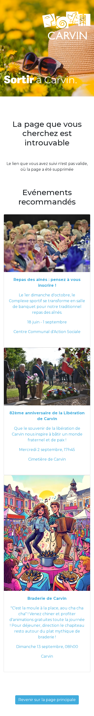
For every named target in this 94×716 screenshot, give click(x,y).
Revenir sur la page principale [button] (47, 699)
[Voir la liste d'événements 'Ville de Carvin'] (41, 79)
